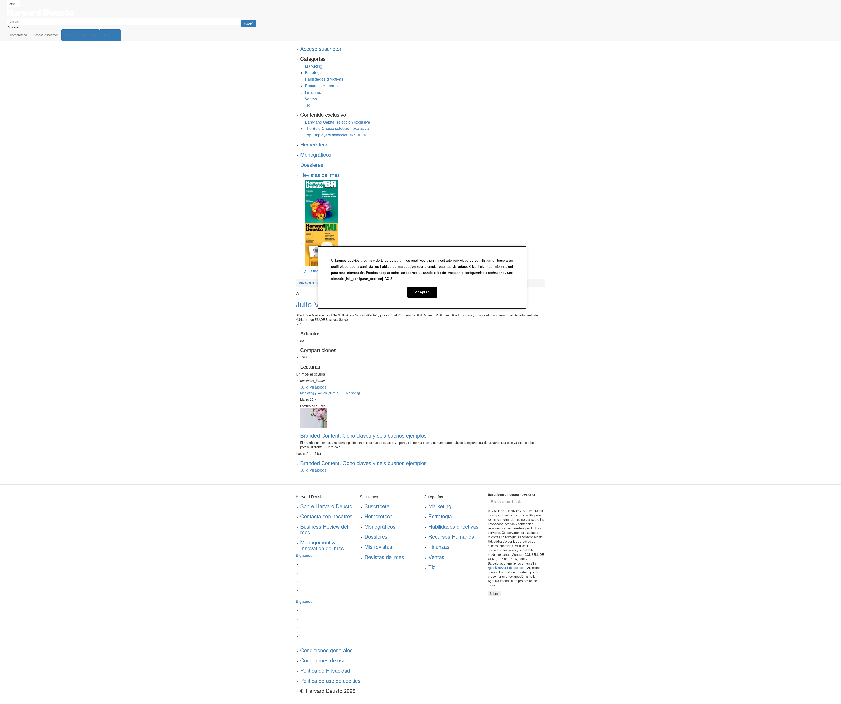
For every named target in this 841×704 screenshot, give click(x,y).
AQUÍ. (389, 278)
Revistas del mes (320, 174)
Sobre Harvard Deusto (326, 506)
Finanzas (313, 92)
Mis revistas (378, 546)
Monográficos (315, 154)
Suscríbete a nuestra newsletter (511, 494)
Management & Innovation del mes (322, 545)
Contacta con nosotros (326, 516)
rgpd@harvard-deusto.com (506, 567)
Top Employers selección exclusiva (335, 135)
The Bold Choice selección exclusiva (337, 128)
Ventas (311, 98)
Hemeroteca (18, 35)
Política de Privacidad (325, 670)
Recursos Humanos (322, 85)
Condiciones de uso (323, 660)
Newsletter (110, 35)
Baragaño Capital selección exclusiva (337, 122)
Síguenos (304, 555)
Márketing (313, 66)
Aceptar (422, 292)
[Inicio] (131, 12)
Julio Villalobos (313, 387)
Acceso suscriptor (46, 35)
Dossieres (311, 164)
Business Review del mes (324, 529)
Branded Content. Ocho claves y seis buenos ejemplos (363, 435)
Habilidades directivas (324, 79)
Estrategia (314, 72)
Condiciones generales (326, 650)
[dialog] (422, 277)
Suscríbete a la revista (80, 35)
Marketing (439, 506)
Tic (307, 105)
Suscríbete (376, 506)
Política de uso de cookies (330, 680)
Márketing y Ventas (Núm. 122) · (323, 393)
